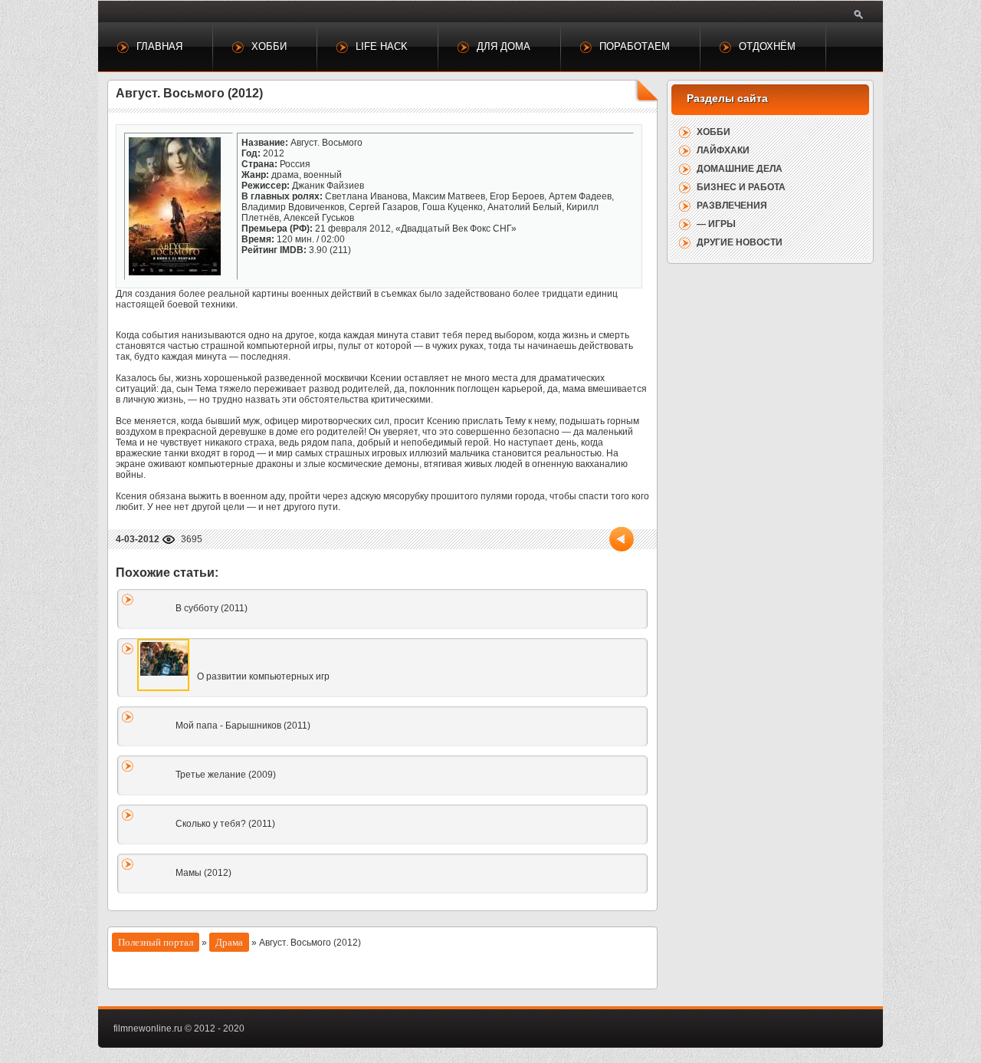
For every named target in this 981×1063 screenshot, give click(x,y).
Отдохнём (767, 46)
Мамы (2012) (203, 872)
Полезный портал (155, 942)
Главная (159, 46)
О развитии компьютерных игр (263, 676)
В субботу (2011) (212, 608)
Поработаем (634, 46)
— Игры (716, 224)
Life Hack (382, 46)
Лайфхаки (723, 150)
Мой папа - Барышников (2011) (243, 725)
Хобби (269, 46)
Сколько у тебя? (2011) (225, 823)
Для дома (503, 46)
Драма (229, 942)
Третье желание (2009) (226, 774)
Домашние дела (740, 168)
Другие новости (740, 242)
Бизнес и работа (741, 187)
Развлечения (732, 205)
